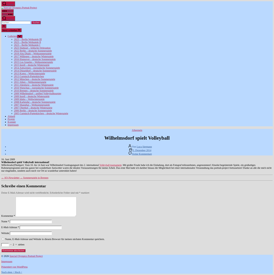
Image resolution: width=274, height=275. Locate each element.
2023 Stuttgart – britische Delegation (32, 48)
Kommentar (8, 216)
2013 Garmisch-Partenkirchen (29, 76)
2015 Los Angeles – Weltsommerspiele (33, 62)
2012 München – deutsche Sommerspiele (34, 79)
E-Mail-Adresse (10, 227)
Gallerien (12, 36)
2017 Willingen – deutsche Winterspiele (34, 56)
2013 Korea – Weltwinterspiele (29, 73)
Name (5, 221)
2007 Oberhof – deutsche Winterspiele (33, 107)
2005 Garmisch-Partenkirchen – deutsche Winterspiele (41, 113)
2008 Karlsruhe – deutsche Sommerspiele (34, 102)
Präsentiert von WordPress (14, 267)
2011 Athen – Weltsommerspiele (30, 82)
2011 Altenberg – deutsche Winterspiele (34, 85)
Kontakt (12, 122)
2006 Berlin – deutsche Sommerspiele (33, 110)
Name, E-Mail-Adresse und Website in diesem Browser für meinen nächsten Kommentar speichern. (55, 239)
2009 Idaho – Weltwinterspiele (29, 99)
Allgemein (137, 130)
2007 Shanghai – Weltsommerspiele (32, 105)
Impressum (13, 124)
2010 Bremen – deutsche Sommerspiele (34, 90)
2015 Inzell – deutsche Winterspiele (31, 65)
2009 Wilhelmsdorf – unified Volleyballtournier (37, 93)
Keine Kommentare (142, 154)
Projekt (11, 119)
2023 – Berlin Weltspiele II (27, 42)
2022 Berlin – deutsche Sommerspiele (33, 50)
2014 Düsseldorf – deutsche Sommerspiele (35, 70)
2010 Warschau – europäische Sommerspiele (36, 87)
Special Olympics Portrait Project (26, 256)
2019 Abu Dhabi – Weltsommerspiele (33, 53)
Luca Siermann (144, 146)
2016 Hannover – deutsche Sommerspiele (35, 59)
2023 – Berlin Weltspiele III (28, 39)
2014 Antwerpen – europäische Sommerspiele (37, 67)
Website (5, 233)
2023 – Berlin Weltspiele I (27, 45)
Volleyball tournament (110, 165)
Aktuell (11, 116)
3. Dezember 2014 (142, 150)
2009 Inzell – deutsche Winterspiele (31, 96)
